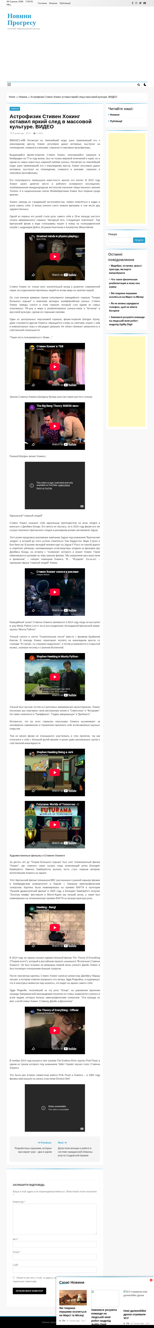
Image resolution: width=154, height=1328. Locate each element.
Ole (63, 1320)
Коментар (19, 1202)
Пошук (112, 234)
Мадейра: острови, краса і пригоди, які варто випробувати (125, 269)
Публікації (65, 3)
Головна (42, 3)
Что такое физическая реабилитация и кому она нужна (124, 283)
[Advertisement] (77, 54)
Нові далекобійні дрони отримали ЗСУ (134, 1314)
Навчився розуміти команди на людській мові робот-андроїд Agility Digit (104, 1317)
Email (16, 1252)
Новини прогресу (21, 19)
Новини (53, 3)
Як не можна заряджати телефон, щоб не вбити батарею (124, 307)
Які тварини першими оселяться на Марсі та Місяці (72, 1312)
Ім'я (15, 1239)
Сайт (15, 1265)
